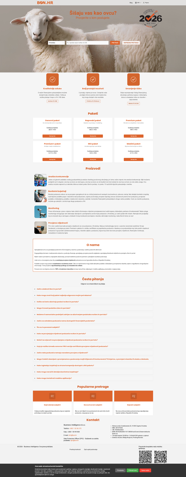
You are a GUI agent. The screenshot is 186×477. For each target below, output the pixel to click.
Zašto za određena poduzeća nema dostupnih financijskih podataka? (66, 321)
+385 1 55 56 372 (75, 428)
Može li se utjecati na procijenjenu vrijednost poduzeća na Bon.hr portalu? (67, 340)
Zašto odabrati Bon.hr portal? (49, 289)
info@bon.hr (73, 435)
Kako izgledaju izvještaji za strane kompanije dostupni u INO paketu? (65, 365)
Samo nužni (145, 470)
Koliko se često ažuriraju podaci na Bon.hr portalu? (58, 302)
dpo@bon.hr (75, 440)
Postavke (120, 470)
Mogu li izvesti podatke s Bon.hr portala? (53, 308)
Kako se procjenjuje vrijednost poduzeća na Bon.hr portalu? (61, 334)
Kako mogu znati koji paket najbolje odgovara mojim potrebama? (64, 295)
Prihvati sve (133, 470)
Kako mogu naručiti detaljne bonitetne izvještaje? (57, 372)
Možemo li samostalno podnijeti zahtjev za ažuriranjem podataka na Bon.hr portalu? (72, 314)
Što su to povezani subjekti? (48, 327)
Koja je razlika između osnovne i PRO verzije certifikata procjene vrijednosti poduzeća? (72, 346)
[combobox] (87, 43)
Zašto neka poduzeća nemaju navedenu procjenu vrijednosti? (62, 353)
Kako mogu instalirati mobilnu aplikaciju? (54, 378)
